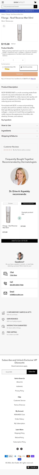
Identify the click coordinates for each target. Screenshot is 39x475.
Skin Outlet (15, 463)
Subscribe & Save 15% (10, 68)
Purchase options (5, 64)
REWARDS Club (19, 414)
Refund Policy (19, 437)
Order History (19, 419)
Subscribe (32, 371)
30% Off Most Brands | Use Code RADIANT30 (18, 11)
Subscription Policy (19, 442)
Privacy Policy (19, 391)
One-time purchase (27, 67)
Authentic (19, 386)
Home (3, 14)
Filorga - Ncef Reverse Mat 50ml (14, 14)
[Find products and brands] (35, 6)
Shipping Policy (20, 433)
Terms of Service (19, 405)
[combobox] (19, 6)
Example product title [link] (27, 213)
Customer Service (19, 400)
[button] (3, 2)
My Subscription (19, 423)
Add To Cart (19, 241)
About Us (20, 382)
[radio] (3, 67)
